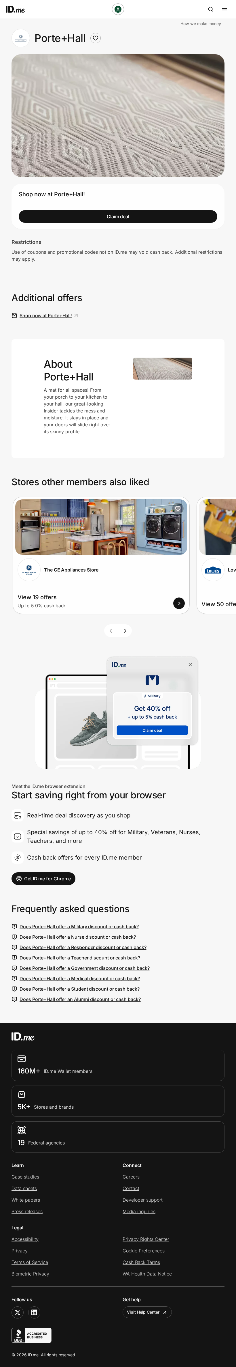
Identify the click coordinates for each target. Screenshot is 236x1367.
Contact (131, 1188)
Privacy (20, 1251)
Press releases (27, 1211)
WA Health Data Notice (147, 1274)
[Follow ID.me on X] (18, 1312)
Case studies (25, 1177)
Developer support (143, 1200)
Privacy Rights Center (146, 1239)
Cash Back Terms (141, 1262)
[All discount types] (118, 9)
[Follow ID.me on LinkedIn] (34, 1312)
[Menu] (224, 9)
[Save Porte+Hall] (95, 38)
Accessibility (25, 1239)
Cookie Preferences (144, 1251)
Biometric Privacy (30, 1274)
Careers (131, 1177)
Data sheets (24, 1188)
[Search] (210, 9)
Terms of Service (30, 1262)
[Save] (178, 508)
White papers (26, 1200)
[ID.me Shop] (19, 9)
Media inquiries (139, 1211)
